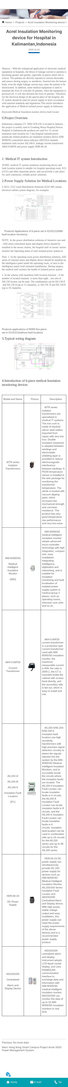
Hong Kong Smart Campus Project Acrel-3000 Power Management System (32, 1049)
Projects (19, 22)
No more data (21, 1042)
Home (8, 22)
